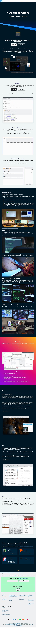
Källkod (10, 600)
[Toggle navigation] (35, 1)
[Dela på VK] (25, 619)
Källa (24, 282)
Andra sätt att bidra (18, 582)
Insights (24, 255)
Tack (20, 602)
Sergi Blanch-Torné (5, 207)
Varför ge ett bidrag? (23, 578)
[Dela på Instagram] (27, 619)
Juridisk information (18, 625)
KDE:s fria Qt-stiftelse (5, 610)
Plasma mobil (4, 599)
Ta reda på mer (21, 44)
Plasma (3, 595)
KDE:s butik (3, 607)
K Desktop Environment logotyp (12, 624)
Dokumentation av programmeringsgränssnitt (13, 596)
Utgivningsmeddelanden (23, 595)
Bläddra (18, 590)
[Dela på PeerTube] (23, 619)
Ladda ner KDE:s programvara (24, 580)
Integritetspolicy (30, 601)
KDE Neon (3, 600)
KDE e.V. (31, 624)
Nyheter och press (31, 599)
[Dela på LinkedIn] (16, 619)
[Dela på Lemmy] (20, 619)
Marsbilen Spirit (25, 235)
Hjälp (29, 597)
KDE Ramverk (4, 598)
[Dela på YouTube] (21, 619)
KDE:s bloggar (21, 596)
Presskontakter (21, 599)
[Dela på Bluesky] (12, 619)
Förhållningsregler (31, 600)
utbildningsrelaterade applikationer (26, 546)
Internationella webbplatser (6, 614)
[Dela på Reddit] (18, 619)
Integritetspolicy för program (31, 604)
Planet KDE (20, 598)
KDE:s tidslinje (4, 611)
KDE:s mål (10, 599)
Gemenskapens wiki (30, 596)
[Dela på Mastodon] (10, 619)
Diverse (20, 600)
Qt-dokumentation (12, 597)
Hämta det (14, 44)
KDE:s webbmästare (16, 623)
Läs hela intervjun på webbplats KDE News (10, 228)
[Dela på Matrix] (8, 619)
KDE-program (4, 596)
